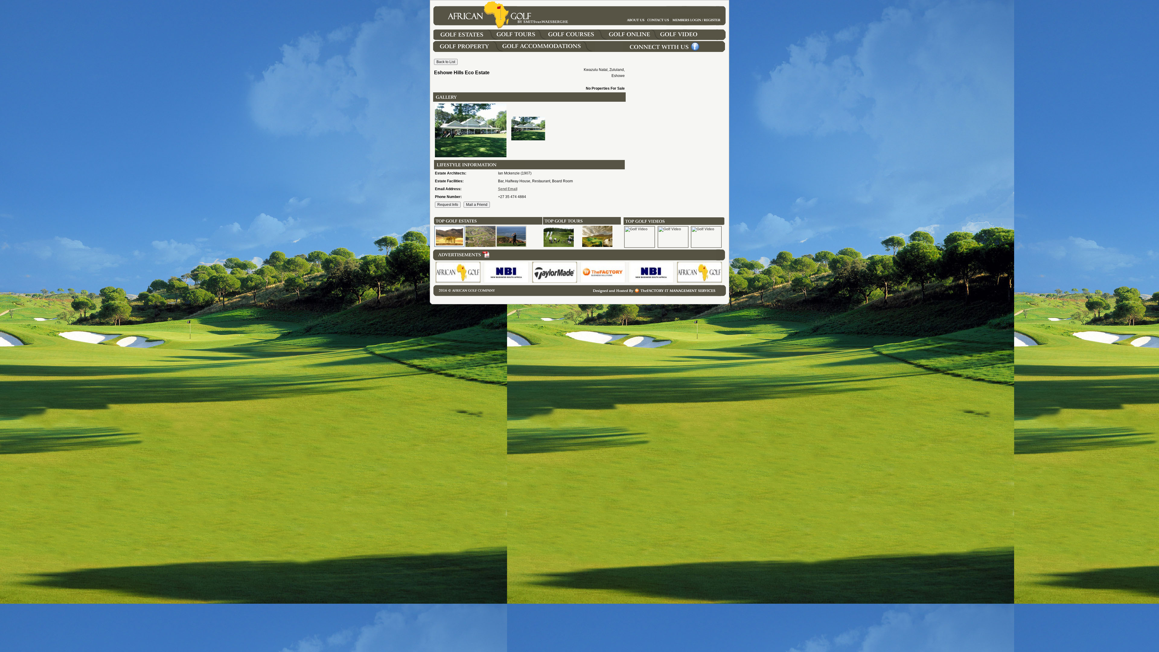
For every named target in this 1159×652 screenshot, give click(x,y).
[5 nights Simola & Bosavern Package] (559, 246)
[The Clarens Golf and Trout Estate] (449, 246)
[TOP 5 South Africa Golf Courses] (597, 246)
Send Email (507, 189)
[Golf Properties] (466, 51)
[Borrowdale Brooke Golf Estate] (480, 246)
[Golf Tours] (521, 39)
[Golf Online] (630, 39)
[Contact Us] (696, 24)
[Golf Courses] (577, 39)
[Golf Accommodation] (547, 51)
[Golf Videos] (694, 39)
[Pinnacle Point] (511, 246)
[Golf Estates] (467, 39)
